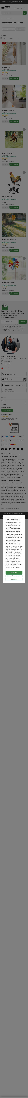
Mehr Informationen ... (16, 567)
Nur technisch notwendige (14, 576)
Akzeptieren (14, 572)
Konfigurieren (14, 579)
